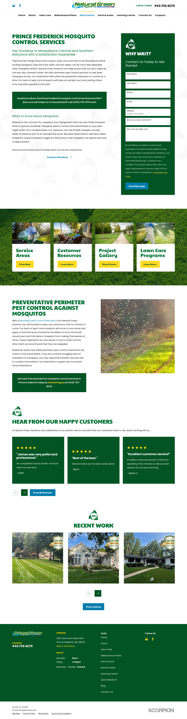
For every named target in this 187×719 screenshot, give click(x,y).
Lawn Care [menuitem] (45, 15)
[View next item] (24, 492)
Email (129, 101)
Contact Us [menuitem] (145, 15)
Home (104, 637)
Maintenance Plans (111, 655)
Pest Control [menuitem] (87, 15)
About (104, 643)
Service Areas (108, 667)
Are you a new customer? (139, 120)
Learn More (67, 264)
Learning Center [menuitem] (126, 15)
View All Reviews (42, 492)
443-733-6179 (164, 5)
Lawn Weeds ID (109, 679)
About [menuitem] (32, 15)
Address (130, 111)
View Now (24, 264)
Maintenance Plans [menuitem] (65, 15)
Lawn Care (106, 649)
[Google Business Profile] (13, 5)
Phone (130, 92)
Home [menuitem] (21, 15)
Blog (103, 685)
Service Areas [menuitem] (105, 15)
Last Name (132, 83)
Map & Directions (65, 646)
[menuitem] (16, 713)
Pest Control (107, 661)
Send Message (137, 186)
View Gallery (93, 606)
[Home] (93, 5)
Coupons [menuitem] (160, 15)
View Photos (109, 264)
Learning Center (109, 673)
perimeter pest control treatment (37, 320)
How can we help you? (137, 129)
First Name (132, 74)
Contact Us (107, 692)
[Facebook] (19, 5)
